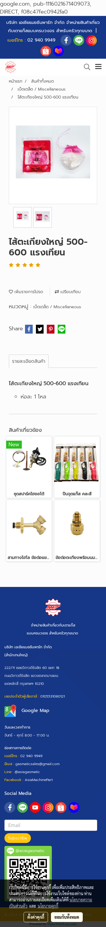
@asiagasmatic (27, 772)
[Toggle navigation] (98, 66)
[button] (85, 67)
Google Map (35, 710)
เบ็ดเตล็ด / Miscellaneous (57, 307)
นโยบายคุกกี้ (48, 905)
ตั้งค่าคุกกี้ (35, 917)
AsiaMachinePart (39, 779)
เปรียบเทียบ (70, 292)
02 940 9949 (41, 40)
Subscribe (17, 838)
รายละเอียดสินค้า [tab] (28, 361)
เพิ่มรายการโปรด (28, 292)
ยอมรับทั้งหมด (66, 917)
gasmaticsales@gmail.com (37, 764)
